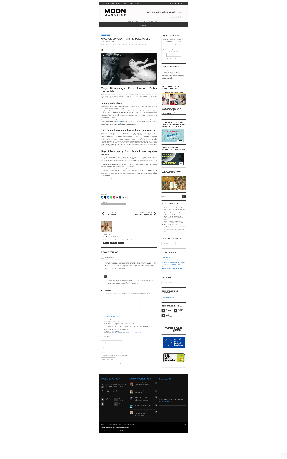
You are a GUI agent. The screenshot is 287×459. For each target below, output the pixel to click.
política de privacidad (112, 316)
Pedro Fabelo (109, 258)
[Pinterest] (175, 3)
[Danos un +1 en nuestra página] (116, 404)
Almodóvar (117, 146)
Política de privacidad (180, 49)
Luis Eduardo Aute (164, 401)
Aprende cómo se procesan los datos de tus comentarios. (137, 363)
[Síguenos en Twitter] (163, 311)
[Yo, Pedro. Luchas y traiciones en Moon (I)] (131, 391)
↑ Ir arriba (184, 424)
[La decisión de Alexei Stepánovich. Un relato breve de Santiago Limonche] (131, 398)
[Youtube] (181, 3)
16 (156, 391)
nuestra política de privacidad (133, 332)
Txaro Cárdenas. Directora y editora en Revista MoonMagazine (143, 413)
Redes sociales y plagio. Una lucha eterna (172, 260)
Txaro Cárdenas (112, 276)
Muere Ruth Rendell (120, 204)
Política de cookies (181, 409)
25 (156, 383)
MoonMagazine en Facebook (169, 297)
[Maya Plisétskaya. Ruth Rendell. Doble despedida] (129, 69)
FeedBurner (178, 58)
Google (121, 243)
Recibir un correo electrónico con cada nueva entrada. (115, 355)
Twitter (106, 243)
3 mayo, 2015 (116, 50)
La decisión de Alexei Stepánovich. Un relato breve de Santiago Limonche (143, 399)
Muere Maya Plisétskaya (107, 204)
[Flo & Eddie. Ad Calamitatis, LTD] (131, 406)
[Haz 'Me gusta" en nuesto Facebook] (175, 311)
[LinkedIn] (173, 3)
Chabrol (111, 146)
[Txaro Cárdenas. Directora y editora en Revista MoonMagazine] (131, 412)
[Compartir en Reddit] (156, 50)
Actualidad (105, 35)
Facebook (114, 243)
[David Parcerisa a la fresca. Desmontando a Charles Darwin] (131, 383)
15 (156, 412)
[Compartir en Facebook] (146, 50)
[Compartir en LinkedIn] (153, 50)
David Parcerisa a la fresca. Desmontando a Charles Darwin (143, 384)
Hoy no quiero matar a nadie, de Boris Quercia (173, 262)
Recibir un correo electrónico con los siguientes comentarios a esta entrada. (121, 353)
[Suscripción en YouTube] (163, 315)
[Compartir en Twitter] (148, 50)
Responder (118, 259)
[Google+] (170, 3)
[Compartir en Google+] (151, 50)
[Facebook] (167, 3)
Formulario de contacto (114, 331)
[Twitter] (178, 3)
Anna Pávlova (120, 121)
